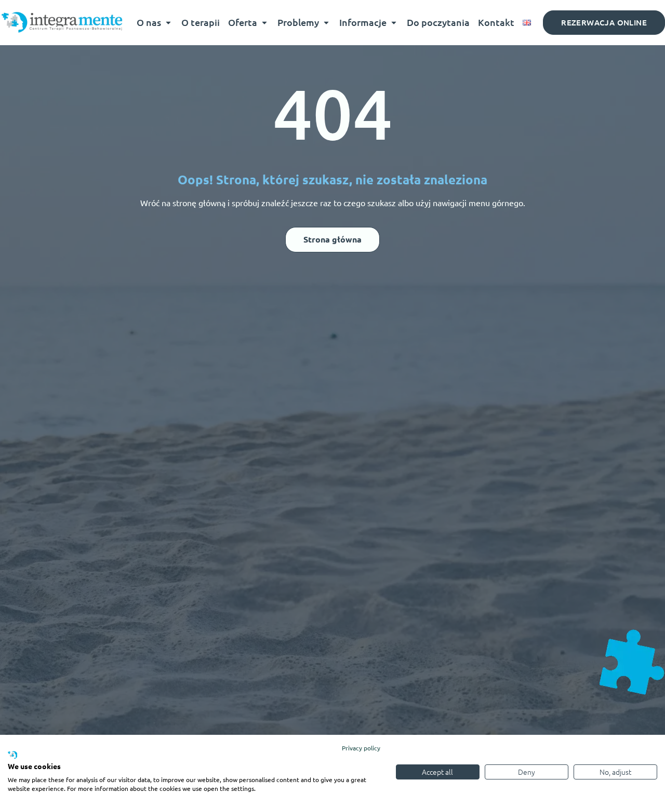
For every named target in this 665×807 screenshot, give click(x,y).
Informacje (363, 22)
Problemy (298, 22)
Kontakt (496, 22)
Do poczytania (438, 22)
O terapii (200, 22)
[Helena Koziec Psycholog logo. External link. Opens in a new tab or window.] (12, 755)
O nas (149, 22)
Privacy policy (361, 748)
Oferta (242, 22)
